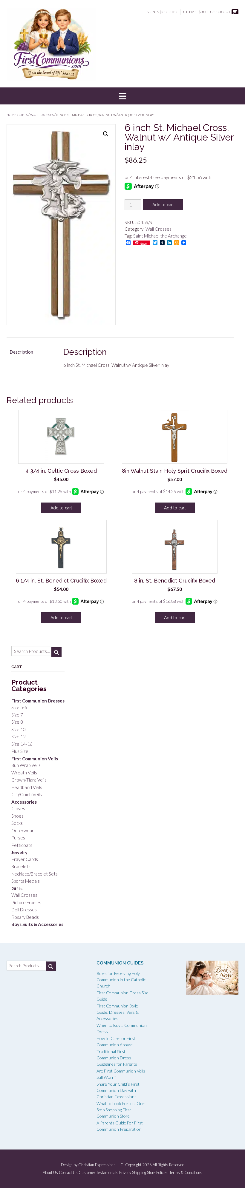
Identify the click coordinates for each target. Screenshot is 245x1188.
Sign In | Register (162, 12)
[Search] (56, 652)
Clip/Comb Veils (26, 794)
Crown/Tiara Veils (29, 779)
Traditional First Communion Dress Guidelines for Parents (117, 1058)
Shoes (17, 816)
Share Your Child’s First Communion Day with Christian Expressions (118, 1090)
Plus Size (19, 751)
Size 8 (17, 722)
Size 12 (18, 736)
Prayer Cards (24, 859)
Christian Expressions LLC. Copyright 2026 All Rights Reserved (131, 1164)
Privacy (125, 1173)
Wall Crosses (42, 115)
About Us (50, 1173)
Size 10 (18, 729)
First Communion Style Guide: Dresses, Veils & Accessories (118, 1012)
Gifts (23, 115)
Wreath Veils (24, 772)
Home (11, 115)
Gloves (18, 808)
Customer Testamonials (98, 1173)
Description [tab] (21, 352)
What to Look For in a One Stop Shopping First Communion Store (121, 1109)
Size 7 (17, 714)
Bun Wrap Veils (26, 765)
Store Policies (158, 1173)
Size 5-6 (19, 707)
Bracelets (20, 866)
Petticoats (21, 845)
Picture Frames (26, 902)
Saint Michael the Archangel (160, 235)
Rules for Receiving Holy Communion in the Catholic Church (121, 979)
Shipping (139, 1173)
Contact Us (68, 1173)
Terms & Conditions (185, 1173)
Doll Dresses (24, 909)
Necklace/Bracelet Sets (34, 873)
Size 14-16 (22, 744)
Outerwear (22, 830)
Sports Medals (25, 881)
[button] (122, 95)
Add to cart (163, 204)
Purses (18, 837)
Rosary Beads (25, 917)
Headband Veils (26, 787)
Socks (17, 823)
